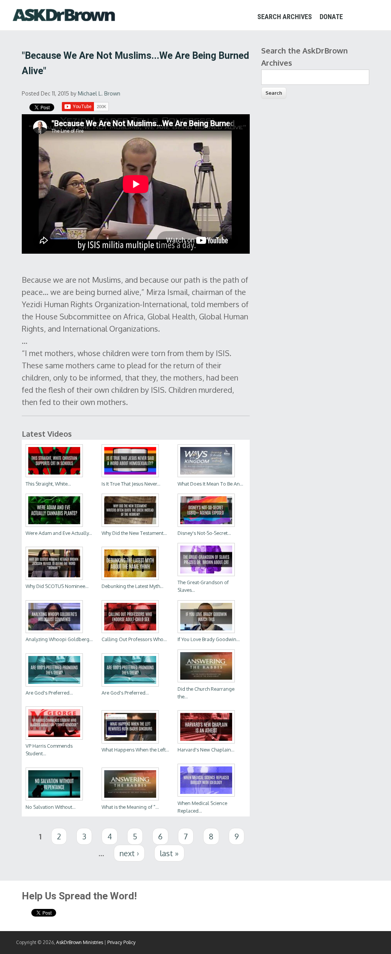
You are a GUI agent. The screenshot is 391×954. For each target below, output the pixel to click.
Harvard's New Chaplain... (206, 750)
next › (129, 853)
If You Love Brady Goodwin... (209, 639)
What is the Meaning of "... (130, 807)
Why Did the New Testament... (134, 533)
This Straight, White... (48, 484)
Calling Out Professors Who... (134, 639)
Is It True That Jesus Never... (131, 484)
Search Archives (284, 17)
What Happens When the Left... (135, 750)
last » (169, 853)
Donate (331, 17)
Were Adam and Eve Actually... (59, 533)
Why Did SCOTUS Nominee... (57, 586)
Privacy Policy (121, 942)
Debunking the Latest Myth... (132, 586)
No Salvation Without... (51, 807)
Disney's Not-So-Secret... (204, 533)
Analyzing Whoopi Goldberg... (59, 639)
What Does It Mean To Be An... (210, 484)
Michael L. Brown (99, 93)
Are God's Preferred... (49, 693)
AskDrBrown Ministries (79, 942)
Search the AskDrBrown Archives (304, 56)
